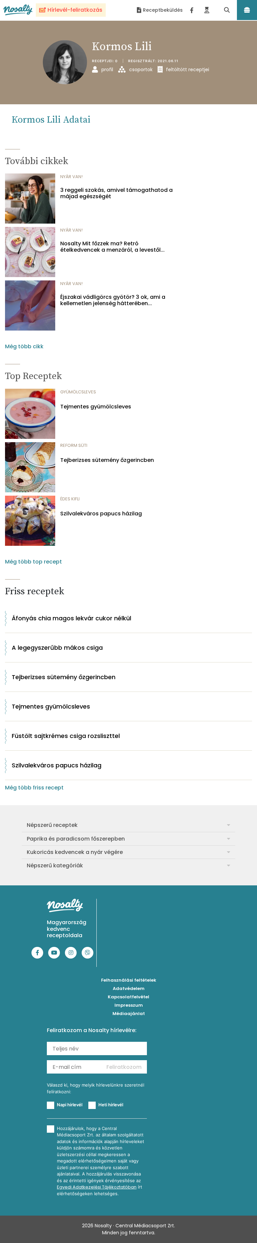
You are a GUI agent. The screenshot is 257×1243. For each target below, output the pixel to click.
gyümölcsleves (78, 392)
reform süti (73, 445)
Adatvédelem (129, 988)
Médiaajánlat (128, 1013)
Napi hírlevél (69, 1104)
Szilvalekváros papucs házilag (101, 513)
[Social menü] (192, 10)
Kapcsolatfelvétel (128, 997)
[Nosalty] (17, 9)
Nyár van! (71, 176)
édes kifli (70, 499)
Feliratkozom (124, 1067)
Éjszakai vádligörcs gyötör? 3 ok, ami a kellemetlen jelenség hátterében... (112, 300)
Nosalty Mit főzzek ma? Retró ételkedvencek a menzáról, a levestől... (112, 246)
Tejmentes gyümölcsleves (95, 406)
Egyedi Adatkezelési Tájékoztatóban (97, 1187)
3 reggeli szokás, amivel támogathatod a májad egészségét (116, 193)
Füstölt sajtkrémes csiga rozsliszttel (66, 736)
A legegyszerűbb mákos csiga (57, 647)
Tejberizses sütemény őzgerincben (107, 460)
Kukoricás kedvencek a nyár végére (75, 852)
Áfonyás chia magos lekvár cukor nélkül (71, 618)
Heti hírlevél (110, 1104)
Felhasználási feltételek (128, 980)
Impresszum (128, 1005)
